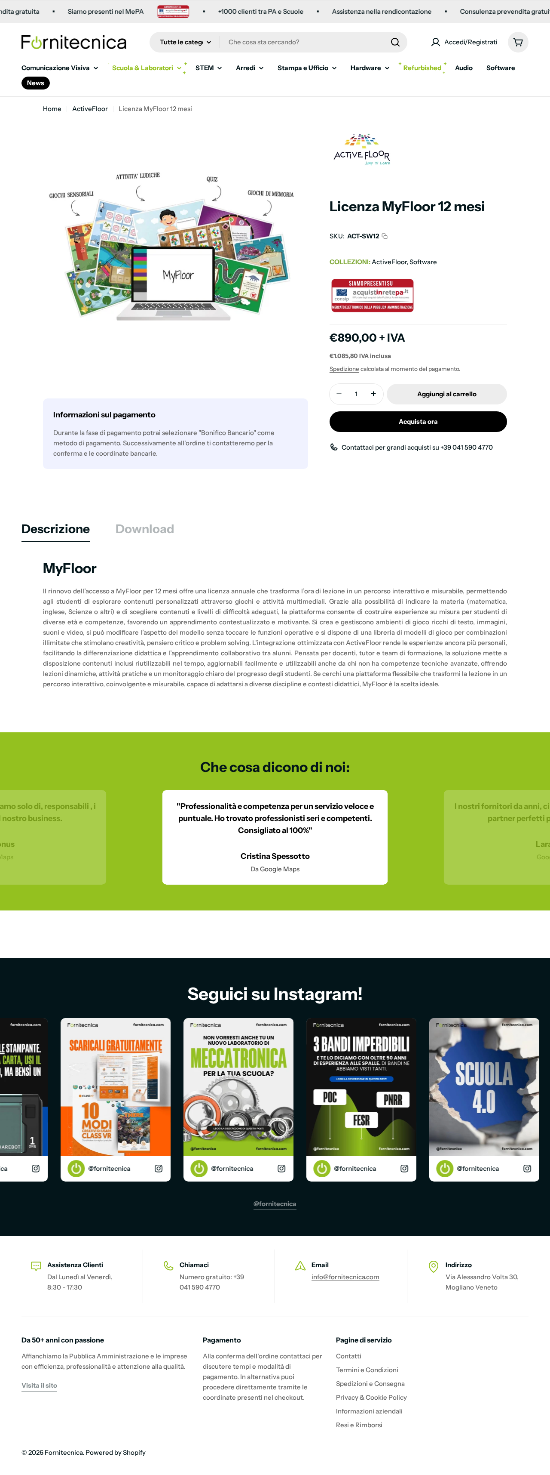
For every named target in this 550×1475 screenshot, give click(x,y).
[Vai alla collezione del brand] (362, 127)
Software (423, 262)
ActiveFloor (90, 109)
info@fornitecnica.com (345, 1277)
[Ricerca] (395, 42)
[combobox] (278, 42)
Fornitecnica (63, 1452)
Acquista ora (418, 421)
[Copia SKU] (385, 236)
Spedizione (344, 368)
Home (52, 109)
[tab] (55, 531)
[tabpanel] (275, 624)
